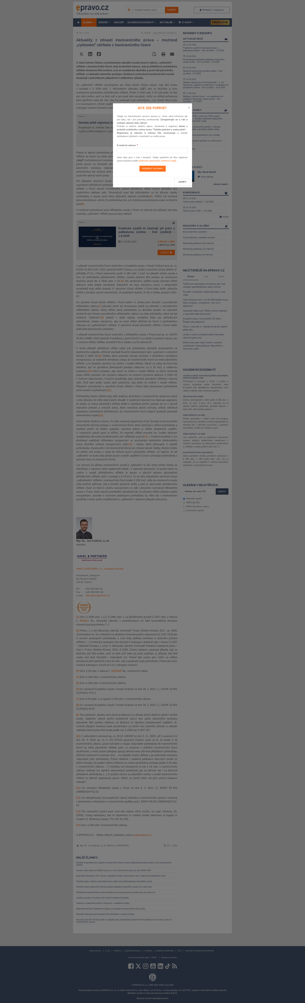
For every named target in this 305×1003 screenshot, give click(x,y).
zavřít (182, 182)
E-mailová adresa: (127, 145)
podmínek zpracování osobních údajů (157, 160)
